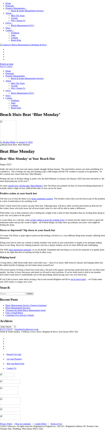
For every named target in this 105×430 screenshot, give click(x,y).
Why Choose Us (18, 20)
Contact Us (11, 368)
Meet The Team (18, 15)
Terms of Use (56, 424)
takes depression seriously (20, 250)
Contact (8, 30)
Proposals (9, 6)
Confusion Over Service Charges (19, 315)
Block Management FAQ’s (22, 25)
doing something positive (42, 199)
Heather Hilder (9, 142)
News (8, 28)
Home (8, 3)
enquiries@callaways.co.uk (26, 329)
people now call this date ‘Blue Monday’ (25, 186)
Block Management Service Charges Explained (25, 305)
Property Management (15, 8)
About (8, 13)
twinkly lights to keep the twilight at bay (47, 220)
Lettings (14, 38)
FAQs (8, 23)
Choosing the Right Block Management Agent (25, 310)
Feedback (15, 33)
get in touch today (78, 279)
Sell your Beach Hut (15, 363)
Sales (13, 35)
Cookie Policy (40, 424)
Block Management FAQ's (22, 93)
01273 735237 (6, 329)
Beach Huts (16, 40)
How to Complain (23, 424)
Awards (14, 18)
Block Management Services (17, 308)
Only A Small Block (14, 313)
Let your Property (14, 359)
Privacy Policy (6, 424)
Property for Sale (14, 354)
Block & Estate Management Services (27, 11)
